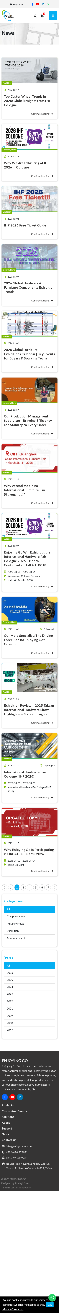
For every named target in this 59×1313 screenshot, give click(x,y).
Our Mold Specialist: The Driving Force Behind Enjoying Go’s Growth (28, 640)
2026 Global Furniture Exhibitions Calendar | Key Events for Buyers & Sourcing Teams (29, 354)
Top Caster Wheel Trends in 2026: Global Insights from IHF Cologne (27, 100)
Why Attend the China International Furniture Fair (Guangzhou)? (24, 490)
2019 (10, 1015)
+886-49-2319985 (16, 1152)
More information (12, 1309)
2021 (10, 1008)
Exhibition (13, 930)
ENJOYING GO (18, 1179)
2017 (10, 1030)
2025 (10, 980)
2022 (10, 1001)
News (5, 1134)
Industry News (15, 923)
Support (7, 1128)
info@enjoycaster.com (19, 1146)
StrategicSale (21, 1183)
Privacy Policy (23, 1187)
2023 (10, 994)
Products (8, 1105)
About (6, 1122)
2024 (10, 987)
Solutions (8, 1116)
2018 (10, 1023)
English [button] (16, 4)
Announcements (16, 938)
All (8, 909)
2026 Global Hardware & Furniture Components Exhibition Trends (29, 287)
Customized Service (15, 1111)
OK (50, 1304)
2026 (10, 972)
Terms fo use (7, 1187)
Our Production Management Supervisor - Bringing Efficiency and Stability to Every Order (28, 420)
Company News (16, 916)
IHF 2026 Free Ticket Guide (25, 225)
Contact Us (9, 1140)
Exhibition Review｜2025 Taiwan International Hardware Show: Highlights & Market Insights (29, 709)
